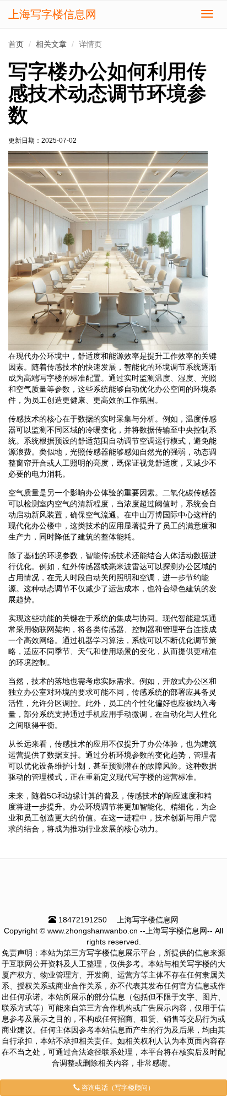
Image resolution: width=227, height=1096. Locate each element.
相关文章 (51, 44)
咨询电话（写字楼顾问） (117, 1088)
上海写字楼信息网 (52, 14)
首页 (16, 44)
